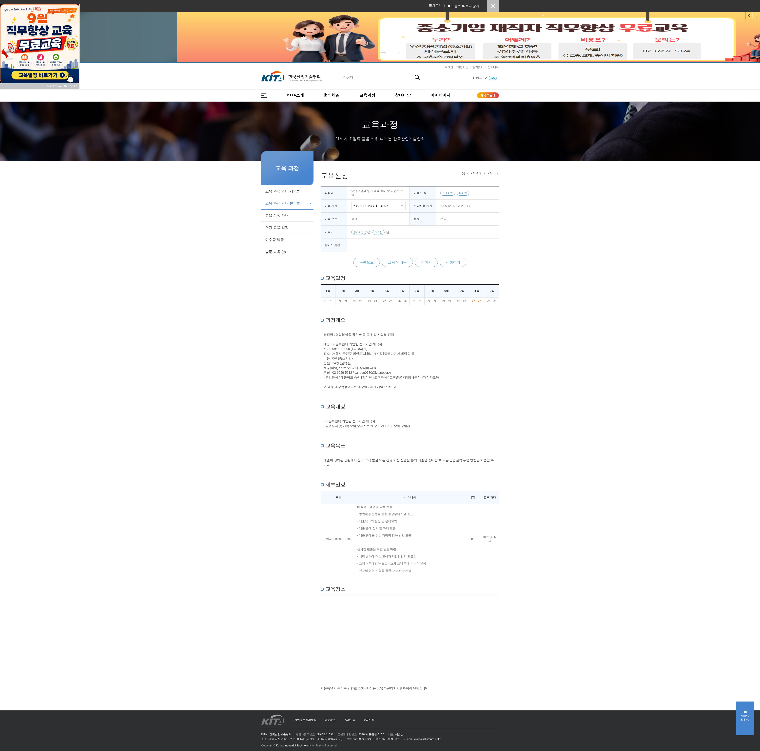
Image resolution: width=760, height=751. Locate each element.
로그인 (449, 67)
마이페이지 (440, 95)
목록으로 (366, 262)
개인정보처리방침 (305, 720)
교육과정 (367, 95)
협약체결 (332, 95)
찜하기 (426, 262)
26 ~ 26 (402, 301)
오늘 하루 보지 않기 (465, 6)
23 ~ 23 (328, 301)
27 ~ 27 (357, 301)
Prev (749, 15)
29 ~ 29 (372, 301)
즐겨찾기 (478, 67)
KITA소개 (295, 95)
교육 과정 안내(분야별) (283, 203)
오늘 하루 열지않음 (58, 86)
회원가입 (462, 67)
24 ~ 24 (342, 301)
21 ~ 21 (417, 301)
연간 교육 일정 (277, 228)
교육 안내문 (397, 262)
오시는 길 (349, 720)
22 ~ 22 (387, 301)
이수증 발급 (274, 240)
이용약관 (329, 720)
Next (756, 15)
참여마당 (403, 95)
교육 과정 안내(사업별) (283, 191)
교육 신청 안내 (277, 216)
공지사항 (368, 720)
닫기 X (73, 86)
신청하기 (453, 262)
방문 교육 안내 (277, 252)
